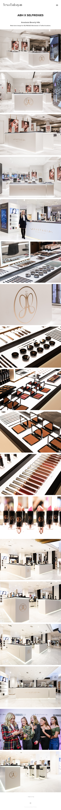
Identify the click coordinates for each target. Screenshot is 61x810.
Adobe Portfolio (33, 807)
